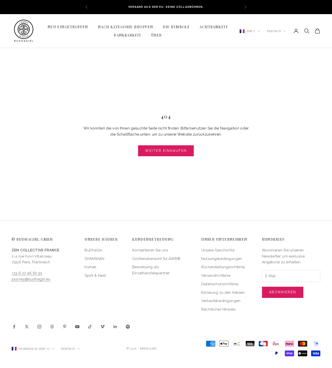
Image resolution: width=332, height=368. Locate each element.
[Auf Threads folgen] (52, 326)
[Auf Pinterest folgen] (64, 326)
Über (156, 35)
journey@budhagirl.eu (31, 279)
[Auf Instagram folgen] (39, 326)
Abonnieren (282, 292)
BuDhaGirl (93, 250)
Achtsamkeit (214, 26)
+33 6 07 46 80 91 (27, 273)
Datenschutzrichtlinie (219, 284)
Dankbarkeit (127, 35)
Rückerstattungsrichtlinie (223, 267)
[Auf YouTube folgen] (77, 326)
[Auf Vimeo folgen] (102, 326)
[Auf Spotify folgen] (127, 326)
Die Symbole (176, 26)
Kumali (90, 267)
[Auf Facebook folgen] (14, 326)
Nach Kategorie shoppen (125, 26)
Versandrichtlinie (215, 275)
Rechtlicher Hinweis (218, 309)
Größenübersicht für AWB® (156, 259)
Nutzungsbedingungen (221, 259)
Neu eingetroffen (68, 26)
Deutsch (274, 31)
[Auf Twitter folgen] (26, 326)
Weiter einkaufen (166, 151)
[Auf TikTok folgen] (89, 326)
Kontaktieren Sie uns (150, 250)
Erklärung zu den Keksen (223, 292)
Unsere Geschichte (218, 250)
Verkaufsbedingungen (220, 301)
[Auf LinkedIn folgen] (115, 326)
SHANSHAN (94, 259)
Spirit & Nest (95, 275)
